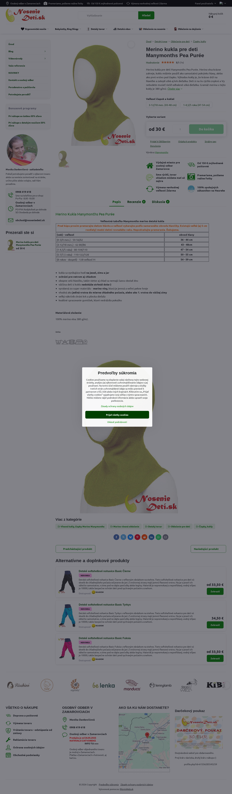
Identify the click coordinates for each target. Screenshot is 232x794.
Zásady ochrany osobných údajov (117, 406)
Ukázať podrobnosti (117, 421)
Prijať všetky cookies (117, 414)
